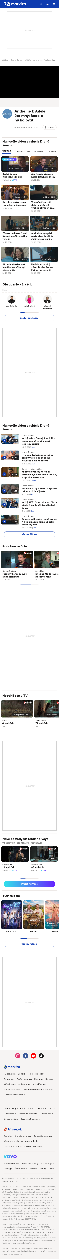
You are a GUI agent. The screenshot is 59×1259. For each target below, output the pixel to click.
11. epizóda (8, 867)
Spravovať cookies (30, 1119)
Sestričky (39, 571)
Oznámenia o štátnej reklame (38, 1089)
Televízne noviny (30, 1163)
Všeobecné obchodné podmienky (21, 1141)
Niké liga (8, 1168)
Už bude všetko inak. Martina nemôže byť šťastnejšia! (14, 267)
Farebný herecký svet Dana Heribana (14, 575)
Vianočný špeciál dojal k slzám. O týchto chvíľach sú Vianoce (41, 205)
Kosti (4, 720)
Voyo (14, 180)
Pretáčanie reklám (28, 1113)
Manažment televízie (14, 1094)
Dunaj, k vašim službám (32, 469)
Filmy (51, 1168)
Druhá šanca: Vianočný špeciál (12, 175)
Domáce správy (23, 1136)
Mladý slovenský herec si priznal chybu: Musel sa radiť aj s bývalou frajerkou (39, 475)
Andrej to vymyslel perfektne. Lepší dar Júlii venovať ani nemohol (42, 236)
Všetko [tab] (6, 151)
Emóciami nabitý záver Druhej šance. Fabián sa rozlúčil (42, 267)
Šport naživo (21, 1168)
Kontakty (8, 1136)
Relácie (5, 60)
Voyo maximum (11, 1163)
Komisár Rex (7, 864)
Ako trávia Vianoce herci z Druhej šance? (43, 175)
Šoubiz (21, 1074)
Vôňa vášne (40, 720)
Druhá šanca (16, 60)
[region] (29, 153)
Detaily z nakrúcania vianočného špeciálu (14, 203)
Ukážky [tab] (52, 151)
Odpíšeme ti (10, 1113)
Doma (7, 1108)
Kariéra (49, 1079)
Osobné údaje (11, 1119)
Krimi (22, 1108)
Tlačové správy (24, 1079)
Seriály (43, 1168)
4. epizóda (8, 723)
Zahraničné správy (42, 1136)
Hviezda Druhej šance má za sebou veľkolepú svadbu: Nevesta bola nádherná (38, 458)
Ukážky (28, 60)
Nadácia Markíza (46, 1108)
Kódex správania (12, 1089)
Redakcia (38, 1146)
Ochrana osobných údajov (17, 1146)
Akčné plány (10, 1084)
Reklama (38, 1079)
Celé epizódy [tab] (23, 151)
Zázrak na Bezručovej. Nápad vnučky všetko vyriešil (14, 236)
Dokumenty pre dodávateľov (33, 1084)
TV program (10, 1074)
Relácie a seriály (35, 1074)
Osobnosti (9, 1079)
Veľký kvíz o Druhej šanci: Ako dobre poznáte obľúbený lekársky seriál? (38, 441)
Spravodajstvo (48, 1163)
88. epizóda (37, 867)
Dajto (15, 1108)
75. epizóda (41, 723)
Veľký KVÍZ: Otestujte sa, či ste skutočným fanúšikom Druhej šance (39, 505)
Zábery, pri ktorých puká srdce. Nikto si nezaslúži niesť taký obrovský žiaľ (39, 522)
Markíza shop (46, 1113)
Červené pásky (9, 571)
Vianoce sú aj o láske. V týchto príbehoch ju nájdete (39, 490)
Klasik (30, 1108)
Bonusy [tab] (38, 151)
